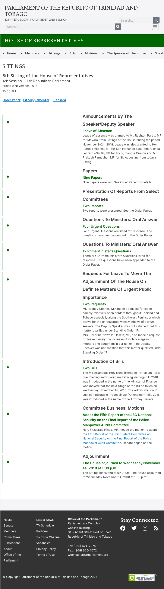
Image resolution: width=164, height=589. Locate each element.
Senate (8, 525)
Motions (91, 53)
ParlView (42, 531)
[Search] (156, 20)
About (8, 549)
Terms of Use (45, 554)
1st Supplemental (36, 100)
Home (11, 53)
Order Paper (11, 100)
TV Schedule (45, 525)
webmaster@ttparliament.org (88, 554)
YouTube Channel (48, 537)
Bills (73, 53)
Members (32, 53)
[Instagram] (145, 528)
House (8, 519)
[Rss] (156, 528)
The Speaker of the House (126, 53)
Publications (12, 543)
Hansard (59, 100)
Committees (12, 537)
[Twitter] (134, 528)
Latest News (45, 519)
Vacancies (43, 543)
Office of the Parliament (12, 557)
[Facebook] (122, 528)
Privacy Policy (46, 549)
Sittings (54, 53)
